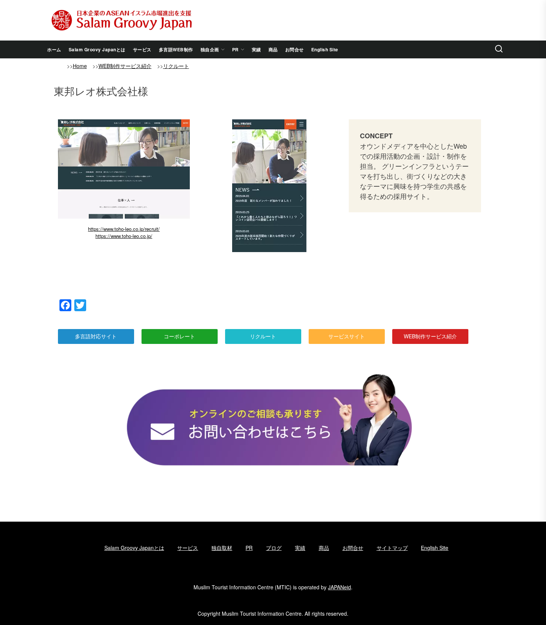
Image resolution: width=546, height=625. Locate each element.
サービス (142, 49)
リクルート (176, 66)
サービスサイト (346, 336)
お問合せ (294, 49)
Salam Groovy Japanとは (97, 49)
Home (80, 66)
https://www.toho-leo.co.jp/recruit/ (124, 228)
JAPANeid (339, 587)
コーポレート (179, 336)
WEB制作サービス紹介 (125, 66)
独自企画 (210, 49)
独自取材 (221, 547)
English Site (324, 49)
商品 (273, 49)
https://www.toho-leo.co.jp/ (123, 235)
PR (235, 49)
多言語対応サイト (96, 336)
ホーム (54, 49)
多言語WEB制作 (176, 49)
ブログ (274, 547)
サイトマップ (392, 547)
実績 (256, 49)
